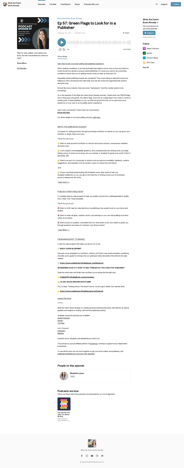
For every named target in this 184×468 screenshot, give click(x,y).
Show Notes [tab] (62, 56)
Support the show (64, 298)
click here (96, 117)
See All (146, 67)
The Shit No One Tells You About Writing (64, 414)
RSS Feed (150, 62)
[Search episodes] (157, 4)
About (77, 4)
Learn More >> (64, 230)
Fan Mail (53, 4)
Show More (21, 63)
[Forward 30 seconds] (63, 49)
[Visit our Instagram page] (87, 456)
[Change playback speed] (68, 49)
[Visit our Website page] (97, 456)
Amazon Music (152, 58)
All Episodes (21, 68)
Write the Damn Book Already (14, 4)
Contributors (65, 4)
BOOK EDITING (64, 113)
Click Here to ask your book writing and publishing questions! (81, 64)
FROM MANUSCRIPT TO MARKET (71, 239)
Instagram (61, 331)
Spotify (60, 321)
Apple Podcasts (64, 318)
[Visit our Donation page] (102, 456)
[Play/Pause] (62, 42)
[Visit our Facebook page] (82, 456)
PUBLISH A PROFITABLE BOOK (70, 191)
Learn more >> (63, 182)
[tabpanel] (94, 209)
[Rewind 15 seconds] (60, 49)
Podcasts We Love (91, 4)
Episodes (41, 4)
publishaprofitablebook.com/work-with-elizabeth (76, 354)
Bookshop (94, 344)
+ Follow (175, 4)
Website (61, 333)
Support (150, 33)
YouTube (61, 323)
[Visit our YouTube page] (92, 456)
